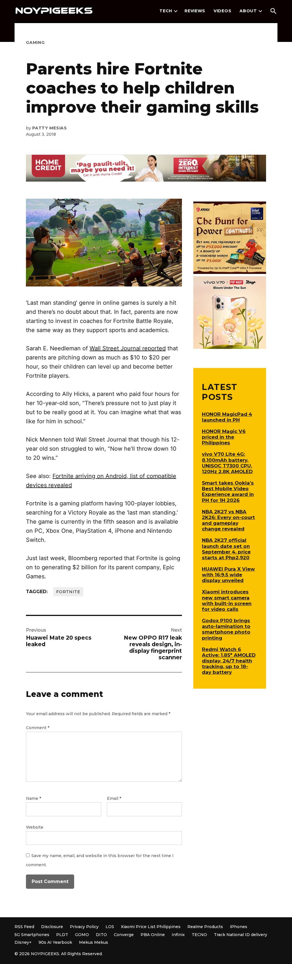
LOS (110, 926)
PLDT (62, 934)
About (248, 10)
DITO (101, 934)
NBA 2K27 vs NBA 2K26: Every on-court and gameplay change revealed (228, 520)
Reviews (194, 10)
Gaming (35, 42)
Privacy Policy (84, 926)
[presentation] (175, 11)
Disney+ (23, 942)
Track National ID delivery (240, 934)
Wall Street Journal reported (128, 348)
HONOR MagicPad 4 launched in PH (227, 417)
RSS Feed (24, 926)
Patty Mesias (49, 128)
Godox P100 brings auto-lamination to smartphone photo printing (226, 629)
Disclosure (52, 926)
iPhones (238, 926)
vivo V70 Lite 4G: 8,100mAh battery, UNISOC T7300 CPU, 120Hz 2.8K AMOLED (227, 462)
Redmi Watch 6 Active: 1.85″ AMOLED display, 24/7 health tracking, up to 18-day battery (229, 660)
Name (33, 798)
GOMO (82, 934)
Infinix (178, 934)
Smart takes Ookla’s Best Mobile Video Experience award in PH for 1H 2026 (228, 491)
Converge (124, 934)
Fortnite (68, 591)
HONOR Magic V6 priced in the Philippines (224, 437)
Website (34, 827)
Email (114, 798)
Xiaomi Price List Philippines (151, 926)
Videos (222, 10)
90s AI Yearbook (55, 942)
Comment (37, 727)
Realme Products (205, 926)
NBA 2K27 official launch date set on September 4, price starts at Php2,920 (226, 548)
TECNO (199, 934)
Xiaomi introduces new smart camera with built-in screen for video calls (227, 600)
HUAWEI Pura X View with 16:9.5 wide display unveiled (228, 574)
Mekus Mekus (93, 942)
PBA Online (153, 934)
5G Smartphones (32, 934)
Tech (165, 10)
